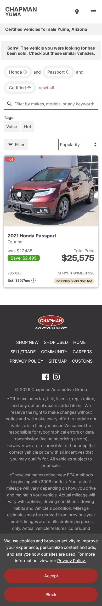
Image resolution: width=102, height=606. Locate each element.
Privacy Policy (26, 361)
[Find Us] (77, 11)
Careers (82, 351)
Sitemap (58, 361)
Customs (82, 361)
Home (79, 342)
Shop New (27, 342)
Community (54, 351)
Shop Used (56, 342)
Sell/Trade (23, 351)
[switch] (93, 11)
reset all (46, 87)
